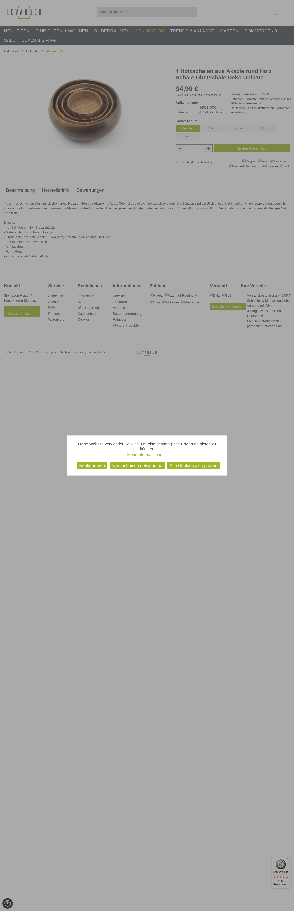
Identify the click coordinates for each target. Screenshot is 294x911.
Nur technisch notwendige (137, 465)
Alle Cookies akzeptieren (193, 465)
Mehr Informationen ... (147, 454)
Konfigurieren (92, 465)
